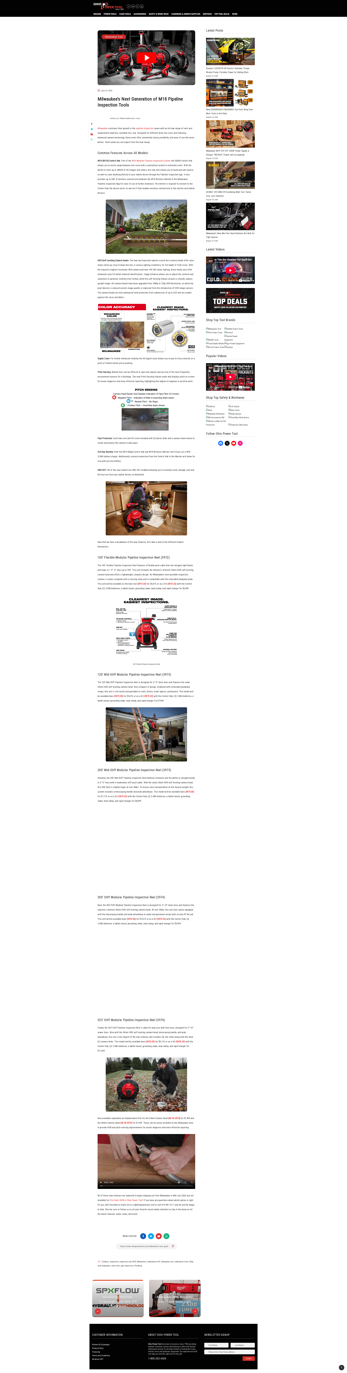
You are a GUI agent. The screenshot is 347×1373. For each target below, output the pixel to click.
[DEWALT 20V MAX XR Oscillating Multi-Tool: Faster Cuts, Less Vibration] (230, 175)
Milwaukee (103, 128)
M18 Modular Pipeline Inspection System (151, 160)
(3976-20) (150, 1041)
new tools (116, 1265)
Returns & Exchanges (101, 1344)
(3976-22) (180, 1041)
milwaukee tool (167, 1261)
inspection (114, 1261)
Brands (97, 14)
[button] (122, 329)
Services (207, 14)
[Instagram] (137, 6)
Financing (96, 1352)
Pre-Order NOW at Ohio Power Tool (126, 1200)
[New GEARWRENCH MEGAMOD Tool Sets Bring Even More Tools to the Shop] (230, 93)
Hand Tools (125, 14)
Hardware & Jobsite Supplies (185, 14)
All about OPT (97, 1359)
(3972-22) (172, 583)
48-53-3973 (174, 1118)
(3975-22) (122, 796)
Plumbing (138, 1265)
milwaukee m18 (153, 1261)
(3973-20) (118, 696)
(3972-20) (141, 583)
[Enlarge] (159, 598)
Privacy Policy (97, 1348)
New (191, 1261)
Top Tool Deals (221, 14)
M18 (134, 1261)
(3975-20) (189, 791)
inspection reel (125, 1261)
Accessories (140, 14)
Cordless (105, 1261)
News (234, 14)
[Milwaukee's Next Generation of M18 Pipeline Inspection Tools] (146, 57)
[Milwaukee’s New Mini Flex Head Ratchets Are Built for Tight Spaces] (230, 217)
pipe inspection (127, 1265)
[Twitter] (133, 6)
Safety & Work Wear (158, 14)
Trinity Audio (125, 118)
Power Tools (110, 14)
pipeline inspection (145, 128)
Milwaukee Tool (114, 36)
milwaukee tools (182, 1261)
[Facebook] (129, 6)
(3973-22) (148, 696)
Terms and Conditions (101, 1355)
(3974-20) (131, 919)
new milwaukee (104, 1265)
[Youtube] (142, 6)
